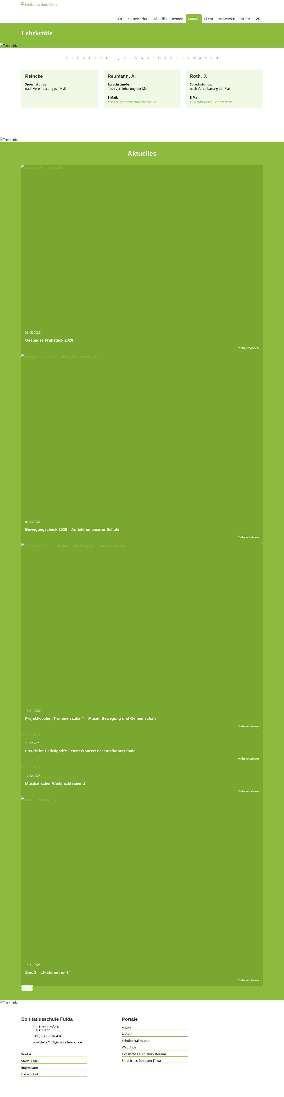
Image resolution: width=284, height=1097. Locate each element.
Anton (126, 1027)
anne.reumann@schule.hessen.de (132, 102)
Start (120, 19)
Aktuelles (160, 19)
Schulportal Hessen (136, 1041)
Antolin (127, 1034)
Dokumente (226, 19)
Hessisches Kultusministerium (144, 1054)
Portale (244, 19)
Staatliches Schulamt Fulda (141, 1061)
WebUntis (129, 1047)
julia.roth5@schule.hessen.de (211, 102)
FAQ (257, 19)
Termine (178, 19)
